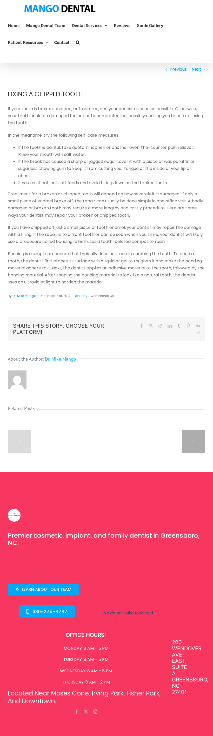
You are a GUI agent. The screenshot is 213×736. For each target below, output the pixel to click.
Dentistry (80, 296)
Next (196, 69)
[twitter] (86, 712)
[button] (78, 42)
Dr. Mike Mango (24, 296)
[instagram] (95, 712)
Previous (178, 69)
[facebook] (77, 712)
